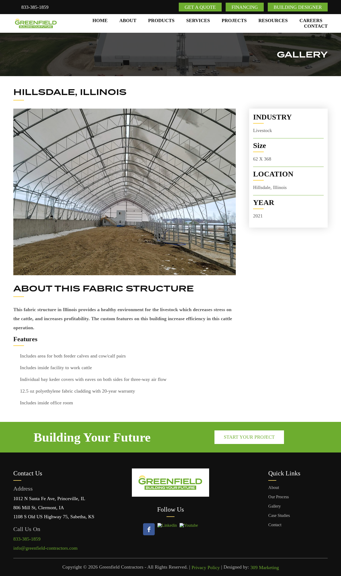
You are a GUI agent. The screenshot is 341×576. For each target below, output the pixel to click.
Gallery (274, 506)
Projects (234, 20)
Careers (310, 20)
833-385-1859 (34, 7)
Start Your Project (249, 437)
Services (198, 20)
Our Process (278, 497)
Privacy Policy (206, 567)
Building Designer (298, 7)
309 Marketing (264, 567)
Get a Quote (200, 7)
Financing (245, 7)
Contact (316, 26)
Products (161, 20)
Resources (273, 20)
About (127, 20)
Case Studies (279, 515)
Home (100, 20)
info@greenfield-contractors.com (45, 548)
